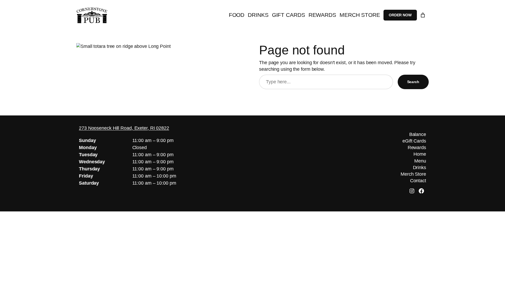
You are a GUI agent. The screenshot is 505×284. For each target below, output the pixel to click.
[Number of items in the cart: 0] (423, 15)
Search (413, 82)
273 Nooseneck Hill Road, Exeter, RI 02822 (124, 128)
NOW (400, 15)
